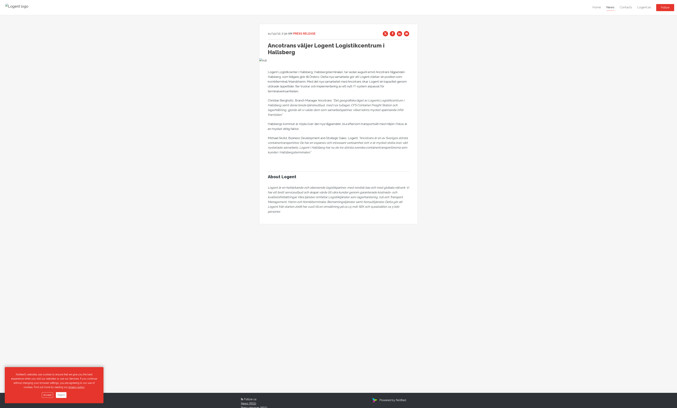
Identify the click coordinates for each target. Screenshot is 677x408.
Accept (47, 395)
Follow (665, 7)
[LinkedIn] (399, 33)
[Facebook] (392, 33)
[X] (385, 33)
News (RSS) (248, 403)
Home (596, 7)
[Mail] (406, 33)
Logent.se (644, 7)
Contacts (626, 7)
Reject (61, 395)
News (610, 7)
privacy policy (76, 387)
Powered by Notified (392, 400)
